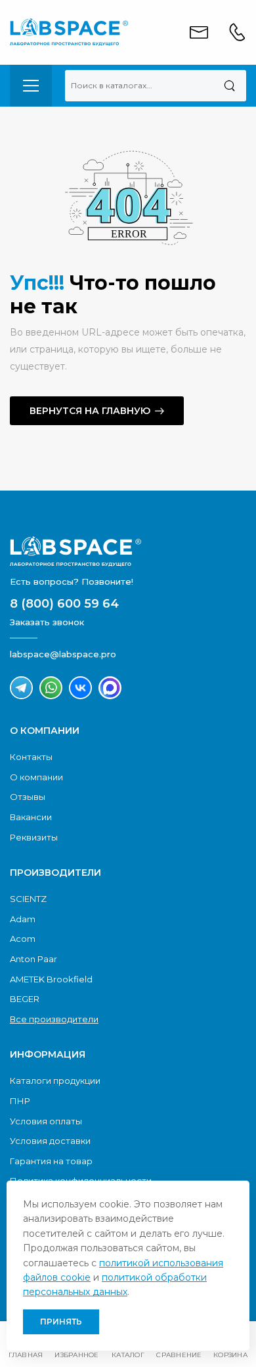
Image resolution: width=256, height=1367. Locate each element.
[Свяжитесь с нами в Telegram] (21, 687)
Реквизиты (34, 837)
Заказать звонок (47, 622)
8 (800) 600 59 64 (64, 604)
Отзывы (27, 796)
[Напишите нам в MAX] (109, 687)
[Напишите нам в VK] (80, 687)
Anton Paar (33, 959)
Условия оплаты (46, 1121)
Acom (22, 938)
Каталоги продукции (55, 1080)
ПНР (20, 1101)
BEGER (24, 999)
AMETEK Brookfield (51, 979)
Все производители (54, 1019)
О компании (36, 777)
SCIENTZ (28, 898)
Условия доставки (50, 1140)
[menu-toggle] (31, 86)
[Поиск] (229, 85)
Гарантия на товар (51, 1161)
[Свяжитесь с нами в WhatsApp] (50, 687)
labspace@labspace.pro (63, 654)
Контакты (31, 757)
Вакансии (31, 817)
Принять (61, 1321)
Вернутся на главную (90, 411)
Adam (22, 919)
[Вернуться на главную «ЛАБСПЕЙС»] (128, 551)
